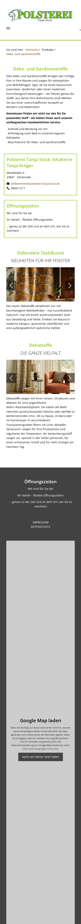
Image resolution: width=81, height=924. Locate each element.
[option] (40, 285)
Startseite (32, 50)
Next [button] (70, 285)
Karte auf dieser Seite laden (40, 757)
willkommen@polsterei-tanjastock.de (35, 183)
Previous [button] (11, 285)
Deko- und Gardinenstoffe (23, 54)
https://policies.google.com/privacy (40, 748)
